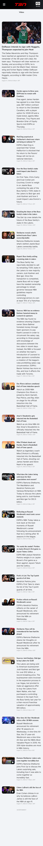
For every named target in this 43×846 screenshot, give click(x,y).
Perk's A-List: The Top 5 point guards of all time (28, 576)
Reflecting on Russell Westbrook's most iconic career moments (28, 514)
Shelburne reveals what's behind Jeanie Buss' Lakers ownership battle (27, 235)
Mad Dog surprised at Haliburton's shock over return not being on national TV (28, 139)
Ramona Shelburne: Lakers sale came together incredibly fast (29, 759)
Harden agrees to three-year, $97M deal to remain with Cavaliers (28, 94)
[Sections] (4, 4)
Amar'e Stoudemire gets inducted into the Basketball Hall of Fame (27, 418)
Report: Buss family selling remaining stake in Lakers (27, 257)
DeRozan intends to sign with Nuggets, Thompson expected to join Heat (21, 48)
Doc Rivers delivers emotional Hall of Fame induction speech (28, 385)
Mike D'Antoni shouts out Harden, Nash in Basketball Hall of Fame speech (27, 445)
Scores (38, 6)
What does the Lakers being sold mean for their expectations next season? (27, 477)
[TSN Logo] (20, 4)
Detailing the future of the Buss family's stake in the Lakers (28, 213)
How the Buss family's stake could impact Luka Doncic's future (27, 171)
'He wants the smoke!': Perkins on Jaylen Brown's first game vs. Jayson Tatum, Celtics (29, 549)
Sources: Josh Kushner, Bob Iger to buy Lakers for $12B (29, 659)
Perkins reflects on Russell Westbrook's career (27, 600)
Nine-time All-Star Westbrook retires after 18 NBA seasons (28, 719)
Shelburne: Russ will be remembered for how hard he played (28, 631)
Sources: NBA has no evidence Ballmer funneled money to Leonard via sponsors (28, 313)
